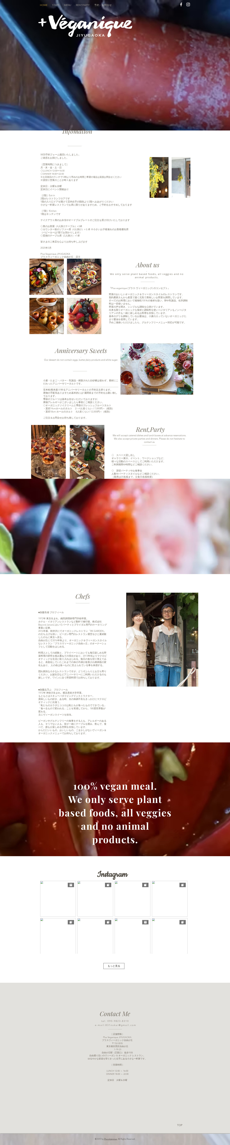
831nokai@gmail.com (120, 1025)
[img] (159, 177)
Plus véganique (110, 1138)
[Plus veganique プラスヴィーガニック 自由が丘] (181, 4)
